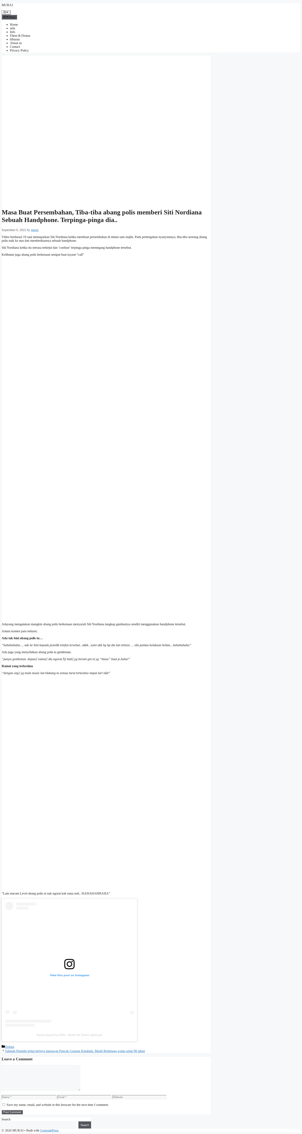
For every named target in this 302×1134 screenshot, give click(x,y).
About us (16, 43)
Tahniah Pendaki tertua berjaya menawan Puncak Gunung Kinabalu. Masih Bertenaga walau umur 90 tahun (75, 1051)
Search (6, 1119)
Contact (15, 46)
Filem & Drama (20, 35)
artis (12, 28)
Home (14, 24)
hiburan (15, 39)
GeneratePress (49, 1130)
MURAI (7, 5)
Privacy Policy (19, 50)
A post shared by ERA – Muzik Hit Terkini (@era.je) (69, 1035)
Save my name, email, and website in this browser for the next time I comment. (58, 1105)
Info (12, 32)
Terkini (9, 1047)
